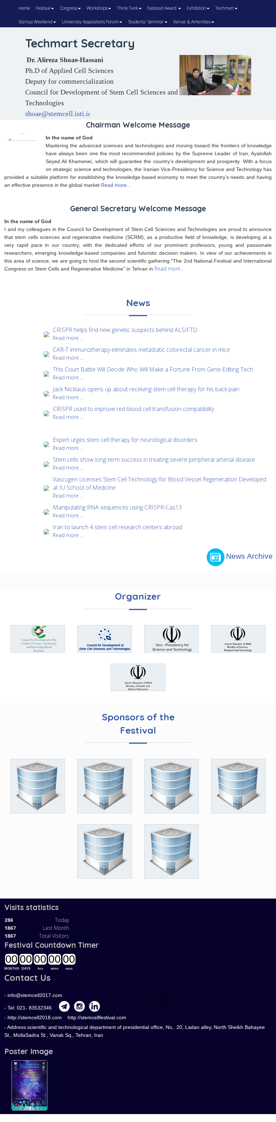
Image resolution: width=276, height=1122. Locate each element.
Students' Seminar (146, 22)
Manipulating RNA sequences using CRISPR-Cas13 (117, 507)
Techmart (224, 8)
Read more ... (68, 337)
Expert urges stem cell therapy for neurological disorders (125, 440)
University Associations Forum (90, 22)
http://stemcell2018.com (35, 1017)
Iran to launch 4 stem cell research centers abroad (117, 527)
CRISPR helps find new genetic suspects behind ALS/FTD (125, 330)
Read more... (116, 185)
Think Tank (127, 8)
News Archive (249, 556)
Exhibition (196, 8)
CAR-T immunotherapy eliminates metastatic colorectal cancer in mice (141, 350)
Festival (43, 8)
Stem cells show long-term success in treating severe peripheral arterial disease (154, 459)
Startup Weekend (35, 22)
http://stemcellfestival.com (97, 1017)
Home (24, 8)
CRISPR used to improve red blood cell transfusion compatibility (133, 409)
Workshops (97, 8)
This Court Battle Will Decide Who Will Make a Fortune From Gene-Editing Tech (153, 369)
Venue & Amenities (192, 22)
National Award (162, 8)
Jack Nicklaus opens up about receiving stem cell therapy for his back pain (146, 389)
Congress (68, 8)
